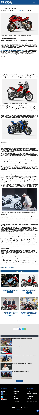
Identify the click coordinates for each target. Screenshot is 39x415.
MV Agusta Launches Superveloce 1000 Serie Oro (10, 289)
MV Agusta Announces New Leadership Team (10, 313)
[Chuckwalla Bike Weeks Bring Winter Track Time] (6, 375)
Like (11, 391)
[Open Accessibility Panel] (37, 411)
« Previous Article (4, 267)
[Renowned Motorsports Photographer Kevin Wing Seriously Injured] (6, 358)
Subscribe (10, 399)
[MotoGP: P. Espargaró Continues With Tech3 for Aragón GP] (6, 350)
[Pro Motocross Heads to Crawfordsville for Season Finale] (6, 342)
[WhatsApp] (25, 329)
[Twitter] (23, 329)
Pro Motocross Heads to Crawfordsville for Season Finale (22, 338)
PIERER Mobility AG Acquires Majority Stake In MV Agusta (29, 313)
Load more (19, 380)
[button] (34, 2)
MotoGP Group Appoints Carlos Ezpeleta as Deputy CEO (22, 363)
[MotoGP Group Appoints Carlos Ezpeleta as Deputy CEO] (6, 366)
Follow (11, 394)
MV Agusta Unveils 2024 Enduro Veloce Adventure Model (29, 290)
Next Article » (11, 267)
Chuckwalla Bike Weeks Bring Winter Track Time (20, 371)
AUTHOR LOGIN (19, 409)
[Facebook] (20, 329)
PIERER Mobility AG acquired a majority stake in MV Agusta (12, 50)
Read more (10, 292)
